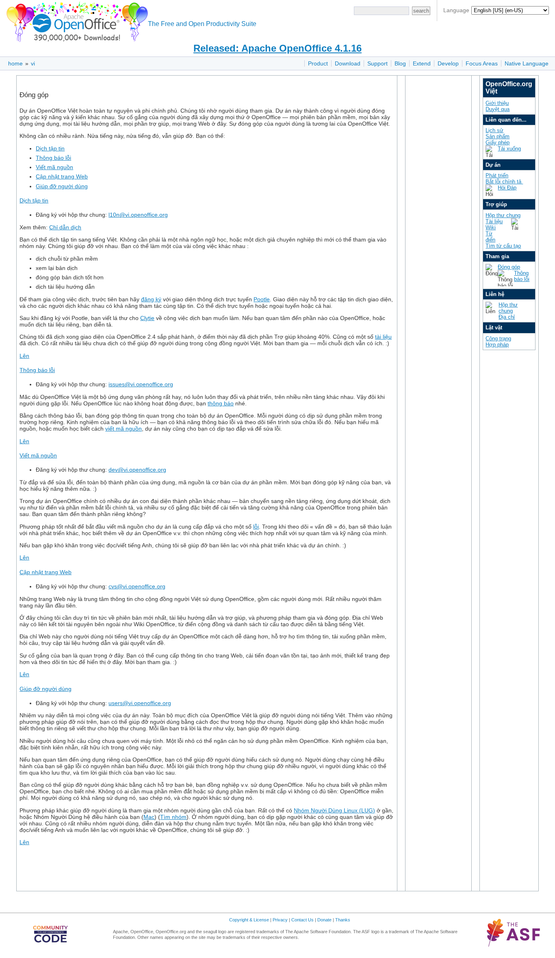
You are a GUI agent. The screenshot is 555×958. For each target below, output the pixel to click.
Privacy (280, 919)
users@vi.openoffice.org (139, 703)
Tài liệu (494, 221)
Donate (324, 919)
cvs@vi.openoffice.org (136, 586)
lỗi (256, 526)
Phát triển (497, 175)
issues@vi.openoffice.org (140, 384)
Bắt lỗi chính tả (504, 182)
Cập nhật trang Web (62, 176)
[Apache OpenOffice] (75, 20)
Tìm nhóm (173, 817)
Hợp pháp (497, 345)
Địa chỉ (507, 317)
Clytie (147, 318)
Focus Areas (482, 63)
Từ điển (490, 237)
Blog (400, 63)
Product (318, 63)
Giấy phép (497, 142)
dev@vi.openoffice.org (137, 469)
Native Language (526, 63)
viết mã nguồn (123, 428)
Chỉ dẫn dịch (65, 227)
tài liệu (383, 336)
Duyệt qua (497, 109)
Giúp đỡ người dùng (62, 186)
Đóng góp (509, 267)
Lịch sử (494, 130)
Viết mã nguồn (54, 167)
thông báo (221, 403)
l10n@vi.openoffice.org (138, 214)
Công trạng (498, 338)
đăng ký (151, 299)
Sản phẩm (497, 136)
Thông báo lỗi (53, 158)
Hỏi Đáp (507, 188)
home (15, 63)
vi (33, 63)
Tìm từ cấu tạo (503, 246)
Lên (24, 356)
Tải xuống (509, 149)
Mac (148, 817)
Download (347, 63)
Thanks (342, 919)
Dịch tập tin (50, 148)
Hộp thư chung (503, 215)
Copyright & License (249, 919)
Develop (448, 63)
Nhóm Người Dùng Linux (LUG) (334, 810)
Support (377, 63)
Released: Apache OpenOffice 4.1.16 (277, 48)
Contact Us (302, 919)
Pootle (262, 299)
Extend (422, 63)
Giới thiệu (497, 103)
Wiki (491, 227)
